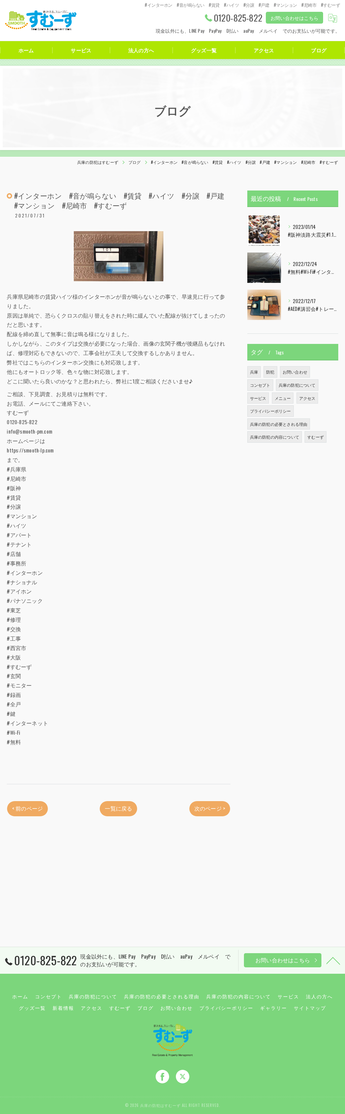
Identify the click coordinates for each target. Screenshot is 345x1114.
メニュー (283, 398)
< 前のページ (27, 808)
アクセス (307, 398)
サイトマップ (310, 1007)
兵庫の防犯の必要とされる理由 (279, 424)
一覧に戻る (118, 808)
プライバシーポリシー (270, 411)
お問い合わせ (295, 372)
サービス (258, 398)
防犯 (270, 372)
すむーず (315, 437)
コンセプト (260, 385)
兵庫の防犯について (297, 385)
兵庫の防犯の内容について (274, 437)
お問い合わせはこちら (294, 17)
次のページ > (209, 808)
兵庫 (254, 372)
